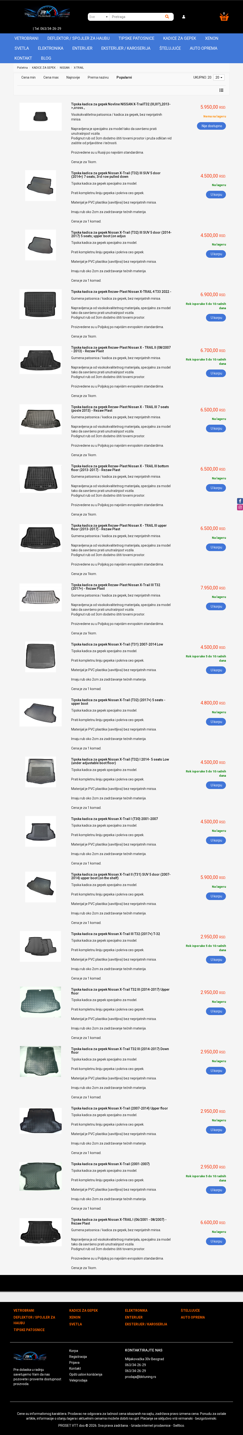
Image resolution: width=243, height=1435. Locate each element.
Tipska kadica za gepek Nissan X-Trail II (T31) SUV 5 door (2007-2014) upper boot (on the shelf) (121, 876)
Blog (46, 58)
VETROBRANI (26, 38)
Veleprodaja (78, 1380)
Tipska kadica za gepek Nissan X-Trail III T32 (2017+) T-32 (115, 934)
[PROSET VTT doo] (47, 13)
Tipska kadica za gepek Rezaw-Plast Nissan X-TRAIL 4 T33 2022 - (121, 292)
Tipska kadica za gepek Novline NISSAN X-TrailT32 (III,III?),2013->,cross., (121, 106)
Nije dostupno (212, 126)
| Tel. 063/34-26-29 (47, 29)
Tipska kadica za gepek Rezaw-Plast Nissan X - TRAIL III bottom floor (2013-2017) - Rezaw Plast (120, 468)
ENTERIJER (82, 48)
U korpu (216, 194)
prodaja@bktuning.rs (140, 1377)
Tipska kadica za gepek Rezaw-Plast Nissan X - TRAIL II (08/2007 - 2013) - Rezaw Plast (121, 349)
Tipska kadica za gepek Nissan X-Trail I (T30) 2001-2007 (114, 819)
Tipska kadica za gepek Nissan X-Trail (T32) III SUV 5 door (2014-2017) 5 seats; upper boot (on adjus (121, 234)
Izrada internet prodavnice (151, 1425)
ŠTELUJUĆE (170, 48)
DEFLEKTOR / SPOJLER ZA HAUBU (78, 38)
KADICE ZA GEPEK (179, 38)
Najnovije (73, 77)
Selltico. (179, 1425)
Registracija (78, 1357)
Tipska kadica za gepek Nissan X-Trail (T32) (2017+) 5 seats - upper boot (118, 701)
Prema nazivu (98, 77)
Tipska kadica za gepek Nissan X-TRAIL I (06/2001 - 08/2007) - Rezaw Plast (119, 1221)
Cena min (28, 77)
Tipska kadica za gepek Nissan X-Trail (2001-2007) (110, 1164)
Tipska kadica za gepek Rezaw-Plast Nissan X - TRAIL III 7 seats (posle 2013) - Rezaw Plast (120, 408)
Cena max (51, 77)
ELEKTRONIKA (50, 48)
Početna (22, 67)
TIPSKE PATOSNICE (136, 38)
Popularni (124, 77)
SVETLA (21, 48)
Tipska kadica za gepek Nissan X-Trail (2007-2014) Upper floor (119, 1108)
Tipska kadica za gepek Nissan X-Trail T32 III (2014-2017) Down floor (120, 1050)
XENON (211, 38)
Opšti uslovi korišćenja (85, 1374)
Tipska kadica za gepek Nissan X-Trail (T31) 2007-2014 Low (117, 644)
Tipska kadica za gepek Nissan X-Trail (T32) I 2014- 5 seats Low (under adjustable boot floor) (120, 761)
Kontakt (23, 58)
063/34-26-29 (135, 1365)
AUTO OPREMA (203, 48)
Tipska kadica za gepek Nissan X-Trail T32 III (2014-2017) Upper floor (120, 991)
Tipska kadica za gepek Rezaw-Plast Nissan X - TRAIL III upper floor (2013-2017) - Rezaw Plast (119, 527)
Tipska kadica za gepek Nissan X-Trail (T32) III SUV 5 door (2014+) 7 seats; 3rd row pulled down (116, 174)
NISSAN (65, 67)
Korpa (73, 1351)
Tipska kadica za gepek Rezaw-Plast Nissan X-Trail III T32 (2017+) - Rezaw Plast (115, 586)
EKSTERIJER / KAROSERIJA (125, 48)
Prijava (74, 1362)
